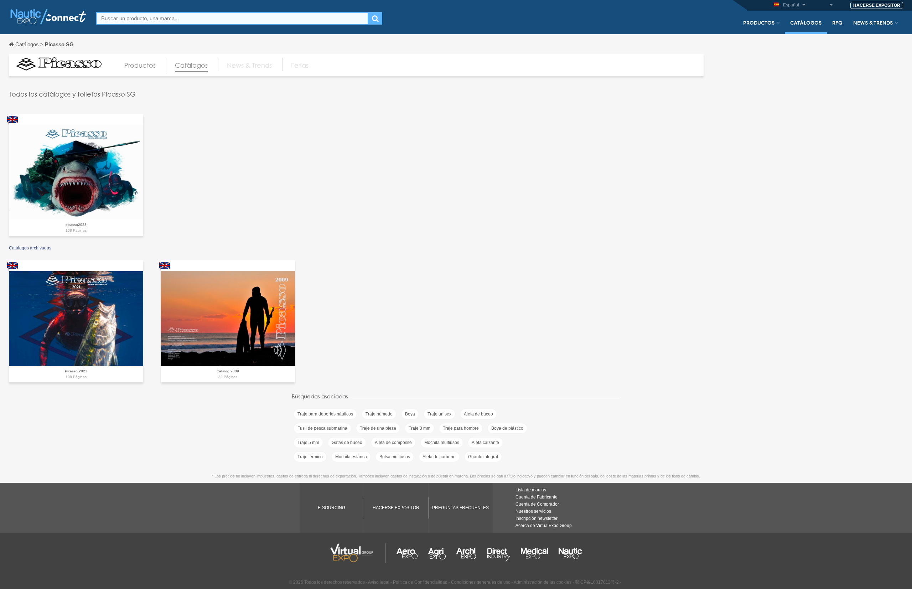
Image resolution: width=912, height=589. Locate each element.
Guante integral (483, 456)
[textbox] (232, 18)
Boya (410, 414)
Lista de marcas (530, 489)
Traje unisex (439, 414)
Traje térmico (310, 456)
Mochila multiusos (441, 442)
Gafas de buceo (347, 442)
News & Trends (873, 22)
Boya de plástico (507, 428)
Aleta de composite (393, 442)
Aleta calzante (485, 442)
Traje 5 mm (308, 442)
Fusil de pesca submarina (322, 428)
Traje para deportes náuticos (325, 414)
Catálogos (806, 22)
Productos (758, 22)
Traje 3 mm (419, 428)
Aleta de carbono (439, 456)
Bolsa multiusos (394, 456)
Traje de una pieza (378, 428)
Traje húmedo (379, 414)
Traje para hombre (461, 428)
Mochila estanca (351, 456)
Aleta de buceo (478, 414)
